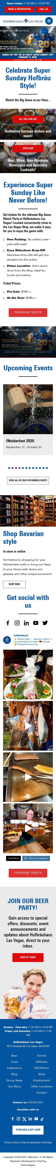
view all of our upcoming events (28, 480)
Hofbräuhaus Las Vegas (23, 20)
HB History (41, 1068)
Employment (41, 1080)
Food (14, 1062)
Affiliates (41, 1062)
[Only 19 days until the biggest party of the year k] (28, 828)
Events (41, 1056)
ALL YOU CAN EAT (28, 119)
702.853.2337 (35, 1103)
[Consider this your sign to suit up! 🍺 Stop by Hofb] (28, 726)
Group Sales (14, 1080)
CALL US (44, 9)
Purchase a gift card (28, 1130)
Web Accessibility (30, 1143)
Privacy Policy (11, 1143)
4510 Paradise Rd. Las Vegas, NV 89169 (28, 1046)
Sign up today (28, 957)
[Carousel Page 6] (26, 468)
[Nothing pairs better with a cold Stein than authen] (28, 674)
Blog (14, 1074)
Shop (41, 1074)
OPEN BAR (28, 148)
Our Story (14, 1086)
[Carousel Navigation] (28, 427)
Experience (14, 1068)
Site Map (47, 1143)
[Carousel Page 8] (33, 468)
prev (4, 427)
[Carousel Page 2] (13, 468)
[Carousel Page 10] (40, 468)
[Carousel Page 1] (9, 468)
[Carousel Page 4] (19, 468)
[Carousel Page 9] (36, 468)
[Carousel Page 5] (23, 468)
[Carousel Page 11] (43, 468)
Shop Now (14, 584)
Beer (14, 1056)
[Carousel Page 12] (47, 468)
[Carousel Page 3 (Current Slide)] (16, 468)
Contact (42, 1093)
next (52, 427)
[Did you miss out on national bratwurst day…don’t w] (28, 777)
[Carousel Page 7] (30, 468)
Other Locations (41, 1086)
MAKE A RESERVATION (19, 9)
